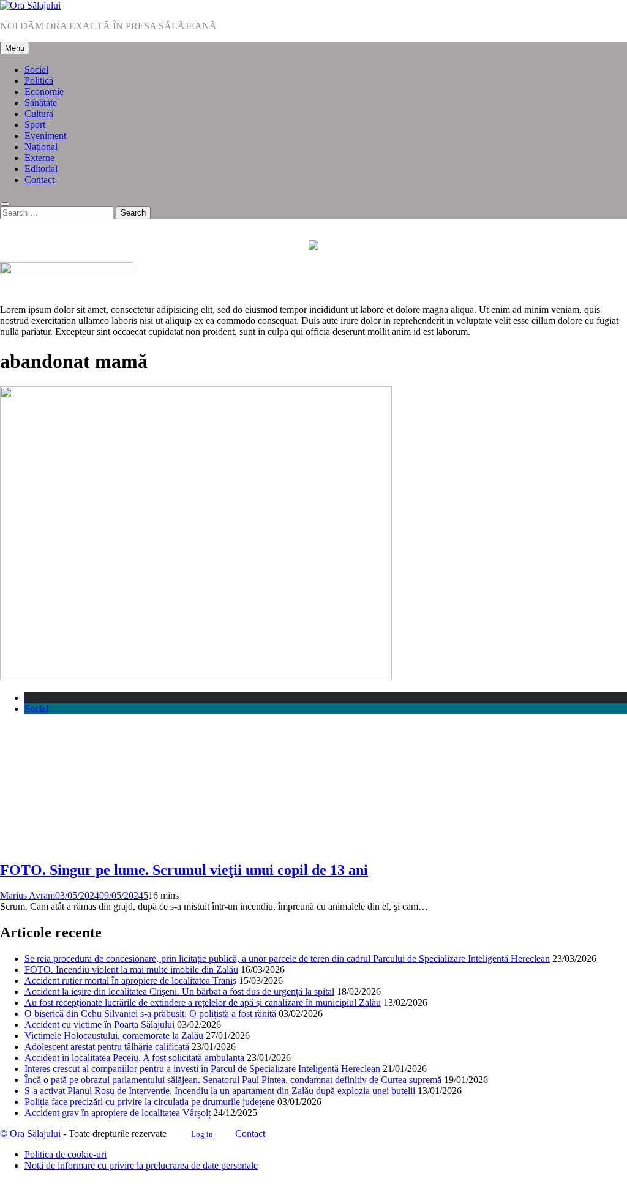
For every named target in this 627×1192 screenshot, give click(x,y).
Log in (202, 1134)
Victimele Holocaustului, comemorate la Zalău (113, 1035)
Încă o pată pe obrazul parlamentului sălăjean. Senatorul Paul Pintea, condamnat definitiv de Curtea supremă (232, 1079)
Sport (34, 124)
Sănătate (40, 102)
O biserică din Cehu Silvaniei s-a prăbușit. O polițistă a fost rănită (150, 1013)
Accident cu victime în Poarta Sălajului (99, 1024)
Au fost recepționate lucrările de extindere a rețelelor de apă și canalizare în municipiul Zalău (202, 1002)
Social (36, 69)
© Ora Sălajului (30, 1133)
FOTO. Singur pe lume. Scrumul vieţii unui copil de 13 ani (184, 870)
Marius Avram (27, 895)
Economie (44, 91)
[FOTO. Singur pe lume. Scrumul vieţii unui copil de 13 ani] (196, 677)
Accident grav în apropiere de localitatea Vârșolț (117, 1113)
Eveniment (45, 135)
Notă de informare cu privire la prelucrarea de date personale (141, 1165)
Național (41, 146)
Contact (39, 179)
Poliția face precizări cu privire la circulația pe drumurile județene (149, 1101)
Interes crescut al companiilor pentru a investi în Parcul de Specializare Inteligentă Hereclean (202, 1068)
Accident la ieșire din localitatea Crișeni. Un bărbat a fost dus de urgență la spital (179, 991)
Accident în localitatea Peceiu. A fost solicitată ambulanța (134, 1057)
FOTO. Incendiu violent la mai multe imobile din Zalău (131, 969)
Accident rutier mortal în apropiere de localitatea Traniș (130, 980)
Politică (38, 80)
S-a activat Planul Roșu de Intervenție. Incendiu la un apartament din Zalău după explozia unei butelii (219, 1090)
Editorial (41, 168)
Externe (39, 157)
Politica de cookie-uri (65, 1154)
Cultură (38, 113)
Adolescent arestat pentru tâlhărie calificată (106, 1046)
